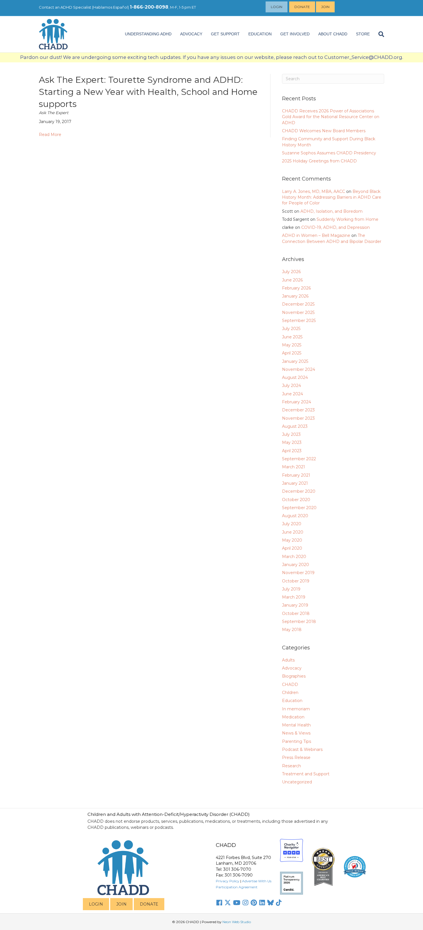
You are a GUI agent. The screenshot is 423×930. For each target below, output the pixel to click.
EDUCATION (260, 34)
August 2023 (295, 426)
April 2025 (291, 353)
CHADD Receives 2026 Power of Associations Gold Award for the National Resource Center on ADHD (330, 116)
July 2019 (291, 589)
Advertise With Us (256, 881)
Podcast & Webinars (302, 749)
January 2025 (295, 361)
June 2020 (292, 532)
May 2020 (292, 540)
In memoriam (296, 709)
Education (292, 700)
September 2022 (299, 458)
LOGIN (96, 904)
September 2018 (299, 621)
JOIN (121, 904)
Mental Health (296, 725)
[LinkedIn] (262, 903)
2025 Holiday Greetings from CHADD (319, 161)
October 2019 (295, 581)
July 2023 (291, 434)
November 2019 (298, 572)
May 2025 (291, 345)
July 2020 (291, 523)
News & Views (296, 733)
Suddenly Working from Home (347, 219)
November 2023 (298, 418)
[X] (227, 903)
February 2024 (296, 401)
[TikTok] (279, 903)
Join (325, 7)
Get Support (225, 34)
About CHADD (332, 34)
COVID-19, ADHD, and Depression (335, 227)
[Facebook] (219, 903)
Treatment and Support (305, 773)
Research (291, 765)
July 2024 (291, 385)
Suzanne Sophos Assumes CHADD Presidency (329, 153)
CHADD (290, 684)
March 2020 (294, 556)
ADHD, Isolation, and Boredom (331, 211)
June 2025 (292, 337)
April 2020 (292, 548)
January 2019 (295, 605)
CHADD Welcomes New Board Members (323, 130)
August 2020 (295, 515)
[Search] (379, 34)
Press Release (296, 757)
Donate (302, 7)
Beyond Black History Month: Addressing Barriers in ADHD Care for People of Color (331, 197)
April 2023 (292, 450)
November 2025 (298, 312)
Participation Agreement (237, 887)
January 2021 (295, 483)
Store (363, 34)
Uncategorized (297, 782)
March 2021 (293, 466)
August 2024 (295, 377)
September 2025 (299, 320)
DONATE (149, 904)
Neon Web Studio (236, 922)
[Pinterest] (254, 903)
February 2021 (296, 475)
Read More (50, 134)
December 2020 (298, 491)
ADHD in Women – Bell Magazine (316, 235)
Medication (293, 717)
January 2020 (295, 564)
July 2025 (291, 328)
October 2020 (296, 499)
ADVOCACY (191, 34)
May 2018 (292, 629)
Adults (288, 660)
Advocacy (292, 668)
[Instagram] (245, 903)
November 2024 (298, 369)
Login (276, 7)
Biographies (294, 676)
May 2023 (292, 442)
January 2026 (295, 296)
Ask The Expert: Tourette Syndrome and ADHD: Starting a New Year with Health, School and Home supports (148, 91)
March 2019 (293, 597)
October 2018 (296, 613)
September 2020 (299, 507)
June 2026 (292, 280)
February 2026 (296, 288)
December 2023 (298, 410)
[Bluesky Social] (270, 903)
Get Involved (295, 34)
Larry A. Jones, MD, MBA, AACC (313, 191)
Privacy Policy (227, 881)
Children (290, 692)
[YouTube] (236, 903)
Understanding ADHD (148, 34)
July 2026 (291, 271)
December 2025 (298, 304)
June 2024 (292, 393)
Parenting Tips (296, 741)
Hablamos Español (110, 7)
